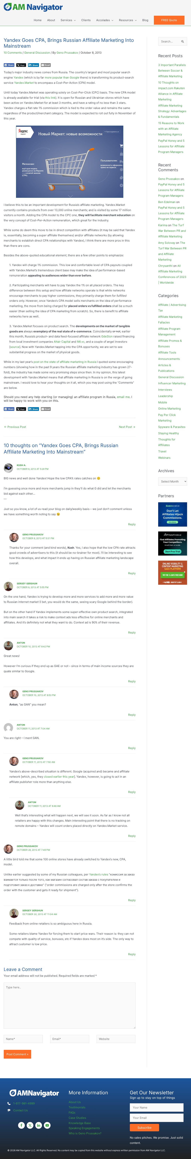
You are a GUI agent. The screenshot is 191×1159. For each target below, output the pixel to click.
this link (50, 97)
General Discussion (37, 52)
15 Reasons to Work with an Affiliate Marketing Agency (171, 128)
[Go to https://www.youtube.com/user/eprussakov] (47, 1125)
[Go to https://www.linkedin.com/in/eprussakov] (38, 1125)
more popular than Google (62, 77)
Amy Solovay (166, 243)
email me (123, 397)
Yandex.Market (24, 82)
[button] (169, 20)
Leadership (165, 396)
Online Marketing (169, 408)
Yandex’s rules (98, 874)
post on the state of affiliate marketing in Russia (65, 362)
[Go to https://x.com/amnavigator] (30, 1125)
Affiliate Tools (167, 352)
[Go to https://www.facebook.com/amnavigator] (21, 1125)
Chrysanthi (165, 266)
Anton (21, 642)
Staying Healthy (168, 433)
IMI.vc (80, 341)
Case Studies (77, 1118)
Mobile (162, 402)
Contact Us (20, 1110)
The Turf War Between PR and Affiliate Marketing (172, 230)
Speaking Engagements (84, 1128)
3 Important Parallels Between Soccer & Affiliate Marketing (172, 70)
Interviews (165, 389)
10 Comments (13, 52)
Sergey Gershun (27, 583)
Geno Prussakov (32, 534)
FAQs (72, 1112)
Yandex (18, 77)
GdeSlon (107, 336)
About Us (75, 1102)
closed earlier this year (59, 776)
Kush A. (21, 465)
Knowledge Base (80, 1123)
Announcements (169, 359)
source (14, 347)
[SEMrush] (172, 572)
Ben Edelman (167, 202)
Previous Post (15, 427)
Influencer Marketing (172, 383)
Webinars (164, 457)
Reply (132, 524)
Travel (162, 451)
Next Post (127, 427)
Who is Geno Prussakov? (85, 1133)
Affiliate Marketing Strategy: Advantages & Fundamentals (172, 111)
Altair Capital (62, 341)
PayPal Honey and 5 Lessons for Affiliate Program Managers (171, 146)
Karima (162, 225)
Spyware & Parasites (171, 427)
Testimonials (77, 1107)
